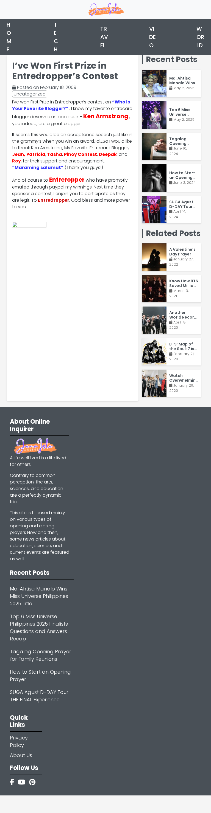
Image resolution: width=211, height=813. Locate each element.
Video (152, 37)
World (200, 37)
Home (9, 37)
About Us (21, 755)
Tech (56, 37)
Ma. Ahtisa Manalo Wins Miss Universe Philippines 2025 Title (39, 596)
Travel (104, 37)
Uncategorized (30, 94)
